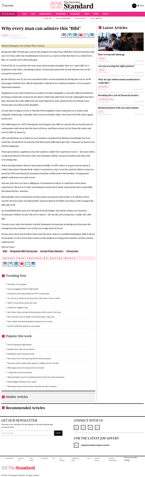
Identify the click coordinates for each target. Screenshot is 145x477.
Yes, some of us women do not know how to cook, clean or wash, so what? (33, 298)
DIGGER (105, 14)
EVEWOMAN (8, 14)
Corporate (9, 458)
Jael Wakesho (104, 73)
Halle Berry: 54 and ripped (16, 284)
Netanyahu (72, 251)
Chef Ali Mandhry (105, 114)
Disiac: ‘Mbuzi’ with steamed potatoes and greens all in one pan (29, 322)
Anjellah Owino (104, 61)
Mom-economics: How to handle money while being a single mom (31, 317)
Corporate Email (75, 460)
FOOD (33, 14)
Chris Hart (103, 89)
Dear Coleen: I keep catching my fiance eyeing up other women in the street (34, 312)
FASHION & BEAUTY (45, 14)
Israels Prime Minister (51, 251)
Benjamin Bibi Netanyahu (23, 251)
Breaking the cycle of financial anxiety (20, 354)
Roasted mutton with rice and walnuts (20, 349)
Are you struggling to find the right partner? (23, 289)
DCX (53, 458)
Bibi (5, 251)
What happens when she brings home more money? (25, 368)
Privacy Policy (97, 460)
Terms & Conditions (113, 460)
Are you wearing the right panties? (19, 345)
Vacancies (44, 458)
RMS (88, 458)
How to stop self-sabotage (111, 54)
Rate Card (31, 460)
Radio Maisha (64, 18)
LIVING (25, 14)
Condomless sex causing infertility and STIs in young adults (28, 294)
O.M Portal (62, 460)
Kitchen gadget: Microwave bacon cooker (21, 382)
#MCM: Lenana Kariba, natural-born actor (22, 303)
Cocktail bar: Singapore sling (17, 308)
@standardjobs (90, 445)
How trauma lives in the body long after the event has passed (29, 359)
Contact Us (21, 460)
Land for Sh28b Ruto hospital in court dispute (23, 326)
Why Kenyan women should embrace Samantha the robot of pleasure (32, 386)
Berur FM (97, 18)
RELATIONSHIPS (61, 14)
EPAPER (96, 14)
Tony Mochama (16, 35)
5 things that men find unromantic (19, 373)
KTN (48, 18)
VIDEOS (86, 14)
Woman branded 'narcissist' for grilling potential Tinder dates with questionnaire (35, 377)
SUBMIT (58, 433)
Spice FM (81, 18)
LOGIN (141, 6)
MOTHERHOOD (75, 14)
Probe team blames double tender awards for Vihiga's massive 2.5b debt (33, 363)
